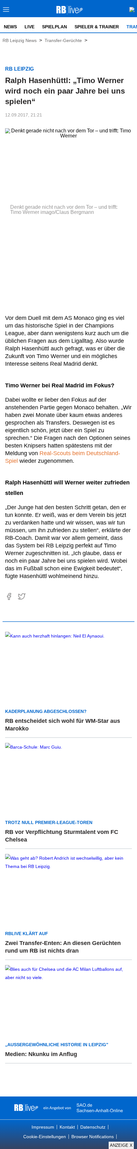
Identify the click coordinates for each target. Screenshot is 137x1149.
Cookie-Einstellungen (44, 1136)
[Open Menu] (6, 11)
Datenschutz (92, 1127)
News (10, 26)
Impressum (43, 1127)
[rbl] (26, 1108)
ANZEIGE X (121, 1145)
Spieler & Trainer (97, 26)
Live (29, 26)
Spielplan (54, 26)
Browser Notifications (92, 1136)
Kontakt (67, 1127)
